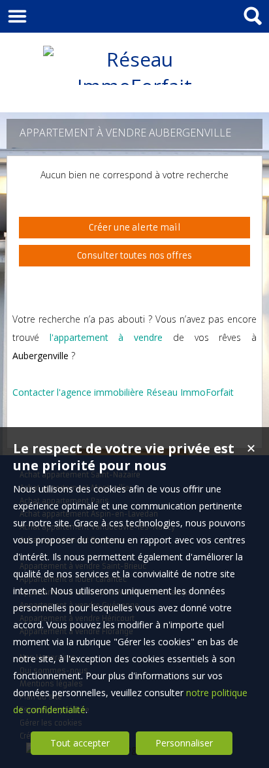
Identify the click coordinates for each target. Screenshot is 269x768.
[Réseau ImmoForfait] (134, 85)
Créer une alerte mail (135, 227)
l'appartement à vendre (106, 337)
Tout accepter (80, 743)
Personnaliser (184, 743)
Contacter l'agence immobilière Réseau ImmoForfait (123, 392)
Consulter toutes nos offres (134, 255)
